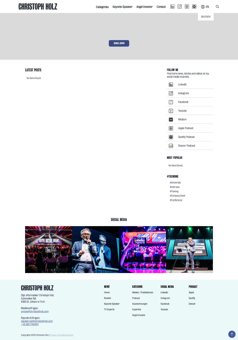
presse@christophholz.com (35, 311)
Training (174, 191)
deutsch (205, 16)
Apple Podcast (185, 128)
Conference (176, 200)
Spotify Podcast (186, 136)
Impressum (68, 335)
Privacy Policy (56, 335)
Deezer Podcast (186, 145)
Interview (175, 187)
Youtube (182, 110)
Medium (182, 119)
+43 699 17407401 (29, 324)
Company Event (178, 195)
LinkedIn (182, 84)
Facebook (183, 102)
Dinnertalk (176, 182)
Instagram (183, 93)
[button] (102, 6)
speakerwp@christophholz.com (37, 321)
